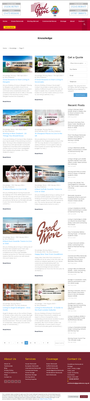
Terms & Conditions (10, 372)
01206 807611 (74, 379)
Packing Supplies (31, 379)
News (50, 75)
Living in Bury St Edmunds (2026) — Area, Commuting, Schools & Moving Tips (77, 270)
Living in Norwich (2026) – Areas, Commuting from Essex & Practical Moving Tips (76, 245)
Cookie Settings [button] (73, 396)
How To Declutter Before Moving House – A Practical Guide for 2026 (77, 233)
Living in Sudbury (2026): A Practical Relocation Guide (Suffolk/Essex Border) (76, 318)
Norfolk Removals (52, 368)
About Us (7, 364)
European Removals (31, 366)
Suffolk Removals (52, 366)
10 (22, 343)
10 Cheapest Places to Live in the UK (48, 135)
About (72, 21)
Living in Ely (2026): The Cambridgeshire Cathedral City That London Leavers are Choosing (77, 185)
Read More (7, 101)
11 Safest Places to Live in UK (15, 189)
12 (30, 343)
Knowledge (6, 75)
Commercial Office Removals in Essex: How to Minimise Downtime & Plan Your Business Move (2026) (77, 258)
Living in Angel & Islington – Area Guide (16, 309)
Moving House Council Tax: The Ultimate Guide (77, 339)
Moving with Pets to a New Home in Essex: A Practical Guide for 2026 (77, 173)
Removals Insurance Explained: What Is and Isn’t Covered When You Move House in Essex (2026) (77, 198)
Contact (81, 21)
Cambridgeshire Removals (55, 370)
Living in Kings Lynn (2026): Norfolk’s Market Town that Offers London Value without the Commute (77, 161)
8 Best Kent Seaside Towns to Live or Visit (17, 242)
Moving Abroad (32, 21)
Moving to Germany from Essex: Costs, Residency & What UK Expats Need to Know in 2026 (76, 124)
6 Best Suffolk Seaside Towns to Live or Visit (48, 190)
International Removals (33, 368)
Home (5, 21)
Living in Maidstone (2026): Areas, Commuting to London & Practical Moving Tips (77, 210)
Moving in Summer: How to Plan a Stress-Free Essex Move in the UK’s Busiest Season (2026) (77, 293)
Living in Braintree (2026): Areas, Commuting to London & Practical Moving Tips (77, 149)
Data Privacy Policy (46, 399)
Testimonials (8, 366)
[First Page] (5, 343)
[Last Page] (48, 343)
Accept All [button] (84, 396)
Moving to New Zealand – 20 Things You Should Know (15, 135)
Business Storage (31, 375)
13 (35, 343)
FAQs (6, 375)
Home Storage (30, 372)
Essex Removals (51, 364)
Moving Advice (30, 377)
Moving (13, 75)
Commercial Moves (49, 21)
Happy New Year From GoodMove (49, 254)
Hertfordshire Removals (54, 372)
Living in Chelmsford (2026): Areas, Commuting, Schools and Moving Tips (77, 329)
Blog (5, 368)
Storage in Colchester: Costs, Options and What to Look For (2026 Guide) (77, 281)
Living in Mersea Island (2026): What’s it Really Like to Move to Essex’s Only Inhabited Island (77, 112)
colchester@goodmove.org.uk (78, 383)
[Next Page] (43, 343)
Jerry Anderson (9, 77)
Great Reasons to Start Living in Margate (16, 81)
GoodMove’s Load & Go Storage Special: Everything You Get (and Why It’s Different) (77, 306)
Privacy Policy (8, 370)
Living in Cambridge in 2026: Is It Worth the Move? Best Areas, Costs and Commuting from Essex (77, 221)
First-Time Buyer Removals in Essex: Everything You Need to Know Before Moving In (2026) (77, 137)
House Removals (17, 21)
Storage (63, 21)
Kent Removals (51, 375)
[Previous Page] (9, 343)
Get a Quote (9, 27)
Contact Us (7, 377)
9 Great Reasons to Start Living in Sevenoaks (49, 81)
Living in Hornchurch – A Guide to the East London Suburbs (49, 309)
